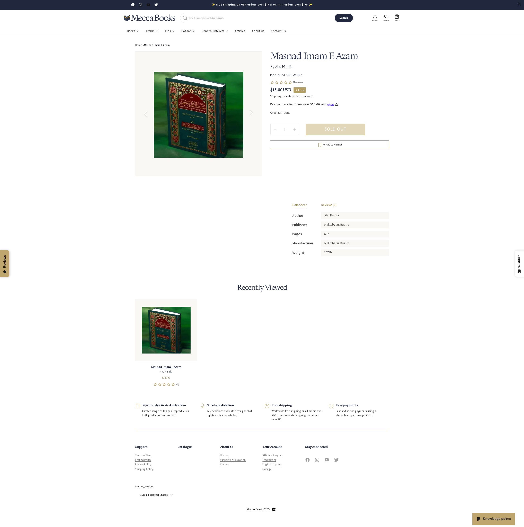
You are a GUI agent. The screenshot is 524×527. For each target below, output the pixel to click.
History (224, 455)
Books (131, 31)
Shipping (276, 96)
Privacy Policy (143, 464)
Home (138, 45)
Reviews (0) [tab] (329, 205)
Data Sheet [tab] (299, 205)
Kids (168, 31)
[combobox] (261, 18)
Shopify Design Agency (274, 509)
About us (258, 31)
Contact (224, 464)
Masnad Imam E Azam (157, 45)
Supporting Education (233, 459)
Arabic (150, 31)
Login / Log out (271, 464)
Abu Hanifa (283, 67)
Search (344, 18)
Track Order (269, 459)
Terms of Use (143, 455)
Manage (267, 469)
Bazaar (186, 31)
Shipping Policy (144, 469)
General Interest (212, 31)
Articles (240, 31)
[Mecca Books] (149, 18)
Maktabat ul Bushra (286, 75)
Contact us (278, 31)
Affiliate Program (272, 455)
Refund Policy (143, 459)
